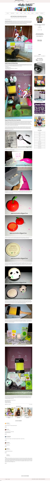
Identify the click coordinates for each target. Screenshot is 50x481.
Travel (17, 13)
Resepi (21, 13)
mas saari (7, 429)
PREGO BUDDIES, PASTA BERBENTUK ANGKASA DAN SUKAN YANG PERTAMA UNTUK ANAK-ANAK (39, 88)
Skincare (37, 13)
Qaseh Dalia (8, 442)
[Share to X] (7, 404)
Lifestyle (40, 133)
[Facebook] (5, 479)
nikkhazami (7, 448)
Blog (15, 1)
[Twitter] (6, 479)
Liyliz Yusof (7, 423)
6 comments (31, 404)
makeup (12, 17)
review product (18, 17)
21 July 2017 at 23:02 (8, 437)
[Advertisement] (39, 48)
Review (23, 1)
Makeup (33, 13)
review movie (39, 144)
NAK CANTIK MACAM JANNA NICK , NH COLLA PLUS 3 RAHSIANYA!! (39, 101)
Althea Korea (9, 402)
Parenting (41, 13)
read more (40, 27)
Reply (5, 440)
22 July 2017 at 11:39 (8, 443)
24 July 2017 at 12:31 (8, 449)
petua (39, 138)
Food (25, 13)
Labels (27, 1)
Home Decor (12, 13)
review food (39, 141)
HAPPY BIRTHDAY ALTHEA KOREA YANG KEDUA (19, 16)
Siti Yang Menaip (8, 436)
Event (28, 13)
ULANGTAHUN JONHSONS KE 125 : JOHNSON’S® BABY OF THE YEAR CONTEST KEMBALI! (39, 127)
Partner (19, 1)
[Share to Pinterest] (9, 404)
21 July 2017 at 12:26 (8, 430)
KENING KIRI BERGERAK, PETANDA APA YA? (39, 74)
